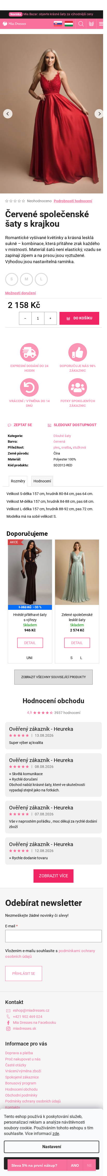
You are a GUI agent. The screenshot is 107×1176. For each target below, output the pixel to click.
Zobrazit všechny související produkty (53, 677)
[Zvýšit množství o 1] (50, 318)
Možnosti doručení (20, 293)
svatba (66, 447)
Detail (30, 643)
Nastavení (51, 1146)
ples (57, 447)
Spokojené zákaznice (22, 1077)
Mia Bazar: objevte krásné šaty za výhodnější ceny (51, 14)
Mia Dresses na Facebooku (34, 1022)
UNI (29, 658)
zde (55, 1133)
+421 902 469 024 (27, 1017)
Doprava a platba (19, 1053)
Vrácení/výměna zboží (23, 1071)
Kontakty (12, 1107)
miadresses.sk (24, 1028)
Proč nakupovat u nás (23, 1059)
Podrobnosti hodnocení (73, 201)
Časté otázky (15, 1065)
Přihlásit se (23, 973)
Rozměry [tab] (18, 481)
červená (59, 441)
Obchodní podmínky (21, 1095)
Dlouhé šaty (62, 436)
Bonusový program (20, 1083)
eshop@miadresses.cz (31, 1010)
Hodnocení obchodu (53, 701)
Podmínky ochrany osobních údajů (33, 1101)
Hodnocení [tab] (42, 481)
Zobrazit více (53, 875)
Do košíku (82, 318)
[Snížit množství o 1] (25, 318)
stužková (79, 447)
